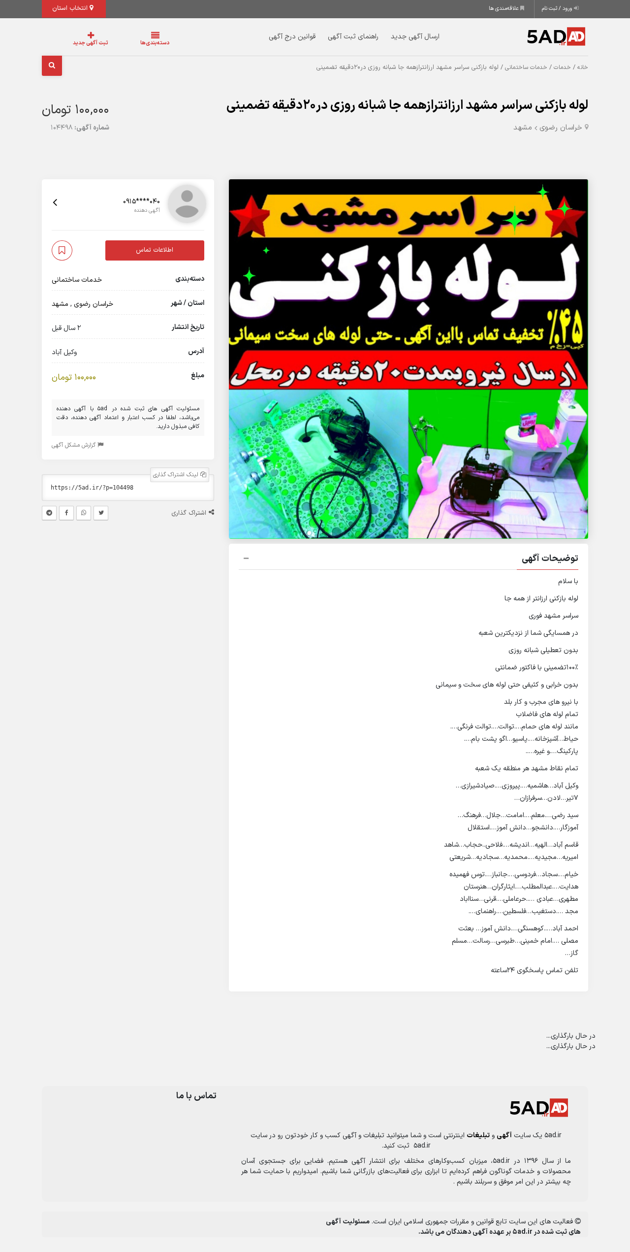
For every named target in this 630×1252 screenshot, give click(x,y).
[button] (408, 560)
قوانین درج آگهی (272, 37)
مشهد (522, 127)
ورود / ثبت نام (558, 8)
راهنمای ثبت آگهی (333, 37)
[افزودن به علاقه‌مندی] (62, 250)
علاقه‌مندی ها (504, 8)
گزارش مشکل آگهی (74, 445)
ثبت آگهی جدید (80, 43)
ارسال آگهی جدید (395, 37)
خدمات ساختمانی (526, 67)
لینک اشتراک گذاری (176, 474)
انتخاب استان (71, 8)
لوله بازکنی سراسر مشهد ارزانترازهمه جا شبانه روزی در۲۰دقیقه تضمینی (407, 105)
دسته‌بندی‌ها (125, 43)
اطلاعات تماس (154, 250)
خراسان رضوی (560, 127)
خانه (582, 67)
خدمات (562, 67)
